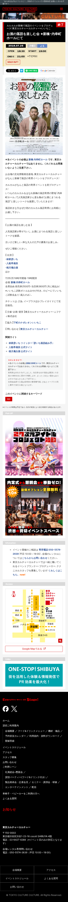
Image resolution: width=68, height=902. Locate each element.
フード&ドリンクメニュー (31, 730)
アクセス (7, 752)
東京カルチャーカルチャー (34, 329)
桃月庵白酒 (12, 267)
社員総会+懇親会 (14, 772)
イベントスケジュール (14, 747)
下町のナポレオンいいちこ (27, 322)
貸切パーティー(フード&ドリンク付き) (25, 777)
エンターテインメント (16, 787)
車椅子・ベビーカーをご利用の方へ (21, 793)
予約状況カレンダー (15, 735)
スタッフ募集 (10, 757)
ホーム (6, 720)
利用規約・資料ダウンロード (44, 735)
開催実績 (9, 740)
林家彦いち (12, 259)
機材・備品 (54, 730)
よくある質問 (10, 798)
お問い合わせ (10, 762)
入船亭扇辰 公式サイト (20, 347)
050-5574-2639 (18, 852)
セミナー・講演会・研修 (44, 782)
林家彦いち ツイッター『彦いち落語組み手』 (31, 343)
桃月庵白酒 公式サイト (20, 351)
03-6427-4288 (18, 839)
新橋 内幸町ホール (38, 159)
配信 (34, 787)
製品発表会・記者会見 (16, 782)
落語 (8, 399)
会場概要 (9, 730)
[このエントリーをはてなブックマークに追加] (21, 70)
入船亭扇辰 (12, 263)
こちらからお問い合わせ (34, 557)
